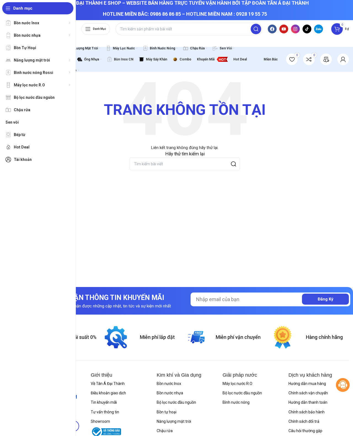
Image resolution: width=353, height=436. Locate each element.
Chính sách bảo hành (306, 412)
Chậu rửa (165, 431)
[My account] (343, 59)
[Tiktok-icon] (307, 29)
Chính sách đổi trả (303, 421)
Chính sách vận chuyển (308, 393)
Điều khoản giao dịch (108, 393)
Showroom (100, 421)
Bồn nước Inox (169, 383)
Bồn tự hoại (166, 412)
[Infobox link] (326, 59)
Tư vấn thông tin (105, 412)
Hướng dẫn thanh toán (307, 402)
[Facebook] (272, 29)
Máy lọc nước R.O (237, 383)
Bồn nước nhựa (170, 393)
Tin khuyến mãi (104, 402)
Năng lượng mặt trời (174, 421)
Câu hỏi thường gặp (305, 431)
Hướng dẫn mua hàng (307, 383)
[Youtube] (283, 29)
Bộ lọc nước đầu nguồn (176, 402)
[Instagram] (295, 29)
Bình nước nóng (236, 402)
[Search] (256, 29)
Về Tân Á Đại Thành (108, 383)
